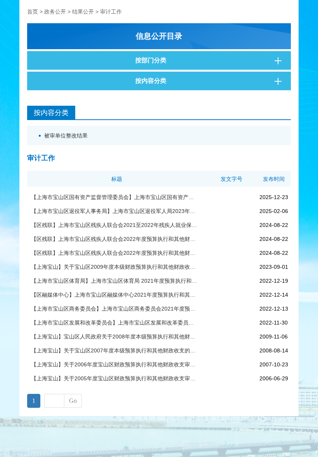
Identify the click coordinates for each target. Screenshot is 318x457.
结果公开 (83, 12)
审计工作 (111, 12)
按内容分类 (150, 80)
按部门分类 (150, 60)
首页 (32, 12)
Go (73, 400)
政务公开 (55, 12)
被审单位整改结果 (66, 135)
